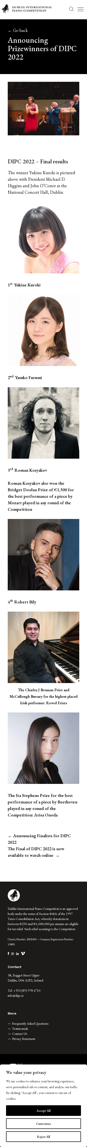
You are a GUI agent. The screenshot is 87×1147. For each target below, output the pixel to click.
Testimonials (20, 1028)
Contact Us (19, 1033)
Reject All (43, 1136)
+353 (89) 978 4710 (26, 990)
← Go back (18, 30)
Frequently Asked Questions (30, 1023)
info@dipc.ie (16, 995)
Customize (43, 1123)
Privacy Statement (23, 1038)
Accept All (43, 1110)
